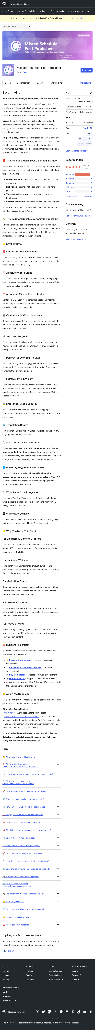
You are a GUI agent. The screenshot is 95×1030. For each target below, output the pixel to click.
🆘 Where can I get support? (15, 925)
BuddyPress (9, 1000)
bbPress (7, 996)
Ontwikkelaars (55, 975)
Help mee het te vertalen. (73, 18)
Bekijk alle (88, 196)
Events (75, 971)
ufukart (25, 72)
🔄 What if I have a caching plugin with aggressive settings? (16, 885)
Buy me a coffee (17, 675)
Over (4, 966)
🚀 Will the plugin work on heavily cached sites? (24, 791)
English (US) (88, 128)
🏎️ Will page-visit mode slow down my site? (22, 814)
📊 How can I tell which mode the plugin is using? (25, 807)
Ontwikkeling (56, 83)
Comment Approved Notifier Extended (21, 716)
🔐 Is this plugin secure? (13, 901)
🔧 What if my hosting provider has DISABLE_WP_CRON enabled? (18, 782)
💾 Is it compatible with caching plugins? (20, 877)
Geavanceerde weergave (77, 151)
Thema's (29, 971)
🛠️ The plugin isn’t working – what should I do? (24, 894)
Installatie (40, 83)
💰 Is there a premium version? (16, 917)
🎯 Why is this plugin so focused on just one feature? (26, 830)
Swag (75, 979)
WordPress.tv (56, 979)
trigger (89, 144)
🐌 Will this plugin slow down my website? (21, 822)
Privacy (5, 979)
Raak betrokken (79, 966)
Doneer (76, 975)
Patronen (30, 979)
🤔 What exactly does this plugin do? (19, 757)
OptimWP (8, 713)
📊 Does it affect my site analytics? (18, 838)
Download (86, 70)
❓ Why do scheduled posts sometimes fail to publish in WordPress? (20, 765)
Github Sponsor (17, 678)
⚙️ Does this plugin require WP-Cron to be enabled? (26, 869)
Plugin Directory (9, 11)
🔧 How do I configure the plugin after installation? (25, 861)
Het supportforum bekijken (78, 216)
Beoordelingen (23, 83)
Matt (5, 992)
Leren (51, 966)
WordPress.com (10, 987)
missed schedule (85, 139)
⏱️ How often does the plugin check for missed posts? (27, 774)
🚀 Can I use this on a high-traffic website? (22, 853)
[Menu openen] (91, 3)
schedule (81, 144)
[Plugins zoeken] (28, 26)
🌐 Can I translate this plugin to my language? (23, 909)
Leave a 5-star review (20, 660)
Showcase (30, 966)
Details (8, 83)
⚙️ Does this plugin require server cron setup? (23, 799)
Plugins (29, 975)
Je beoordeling (72, 196)
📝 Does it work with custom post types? (21, 846)
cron (90, 134)
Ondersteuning (86, 83)
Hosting (6, 975)
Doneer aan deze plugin (76, 239)
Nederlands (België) (17, 1012)
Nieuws (5, 971)
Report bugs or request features (25, 667)
